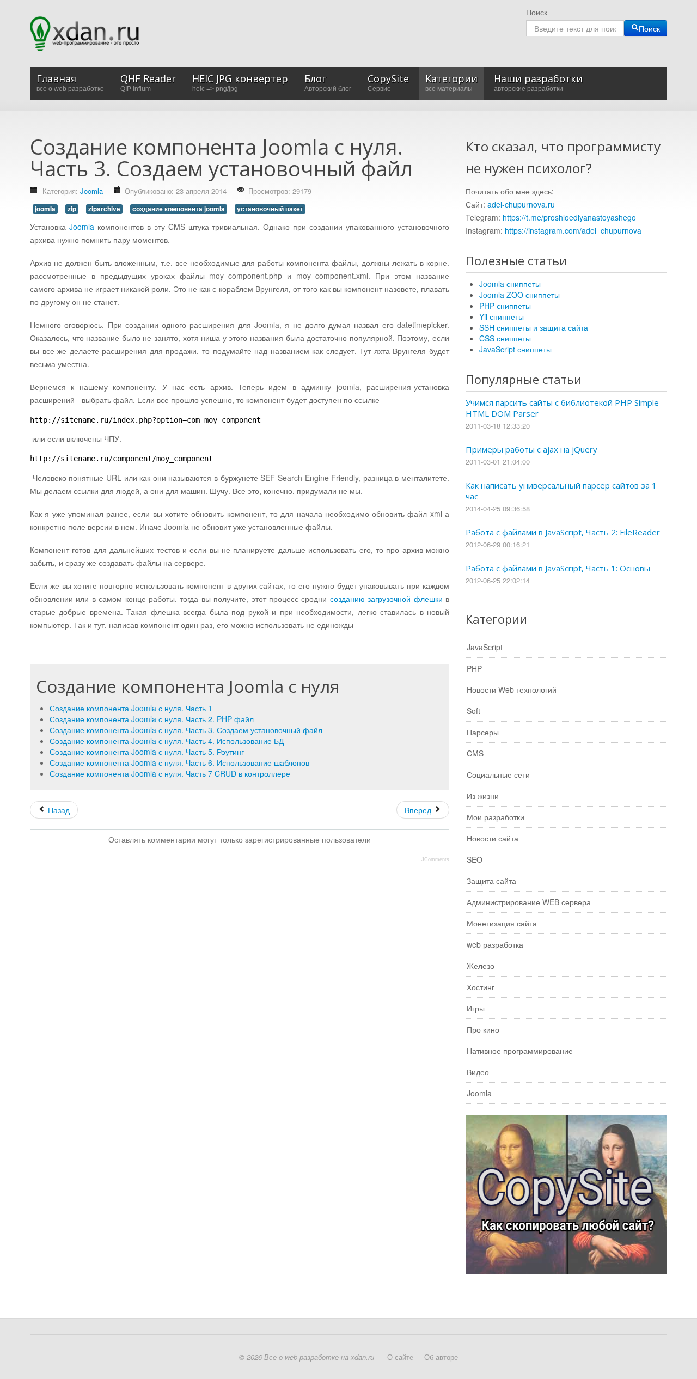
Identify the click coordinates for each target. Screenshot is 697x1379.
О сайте (400, 1357)
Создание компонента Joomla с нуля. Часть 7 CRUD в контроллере (170, 773)
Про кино (483, 1029)
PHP (474, 668)
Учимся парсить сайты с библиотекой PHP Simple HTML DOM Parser (562, 408)
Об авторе (441, 1357)
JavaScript (485, 647)
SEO (474, 859)
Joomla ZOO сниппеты (519, 294)
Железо (480, 965)
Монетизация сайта (502, 923)
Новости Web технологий (512, 689)
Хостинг (480, 986)
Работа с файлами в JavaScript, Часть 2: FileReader (563, 532)
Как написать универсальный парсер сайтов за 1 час (561, 491)
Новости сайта (492, 838)
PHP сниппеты (505, 305)
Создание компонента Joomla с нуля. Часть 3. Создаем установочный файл (186, 729)
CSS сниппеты (505, 338)
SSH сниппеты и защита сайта (533, 327)
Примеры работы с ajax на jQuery (531, 449)
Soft (473, 710)
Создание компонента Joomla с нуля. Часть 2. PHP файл (152, 718)
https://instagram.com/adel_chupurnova (573, 230)
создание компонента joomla (178, 208)
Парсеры (483, 732)
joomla (45, 208)
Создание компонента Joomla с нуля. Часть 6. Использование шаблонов (179, 762)
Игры (476, 1008)
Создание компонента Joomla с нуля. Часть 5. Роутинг (147, 751)
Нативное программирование (520, 1050)
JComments (435, 859)
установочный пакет (270, 208)
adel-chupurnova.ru (521, 204)
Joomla (91, 191)
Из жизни (483, 795)
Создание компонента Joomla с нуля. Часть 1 (131, 708)
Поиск (536, 12)
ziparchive (104, 208)
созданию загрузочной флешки (386, 598)
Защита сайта (491, 880)
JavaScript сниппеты (515, 349)
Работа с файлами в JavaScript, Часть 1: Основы (558, 568)
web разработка (495, 944)
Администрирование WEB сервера (529, 901)
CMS (475, 753)
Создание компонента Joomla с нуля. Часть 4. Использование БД (167, 740)
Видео (478, 1071)
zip (72, 208)
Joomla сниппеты (510, 283)
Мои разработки (495, 816)
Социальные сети (498, 774)
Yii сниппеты (501, 316)
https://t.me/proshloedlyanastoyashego (569, 217)
